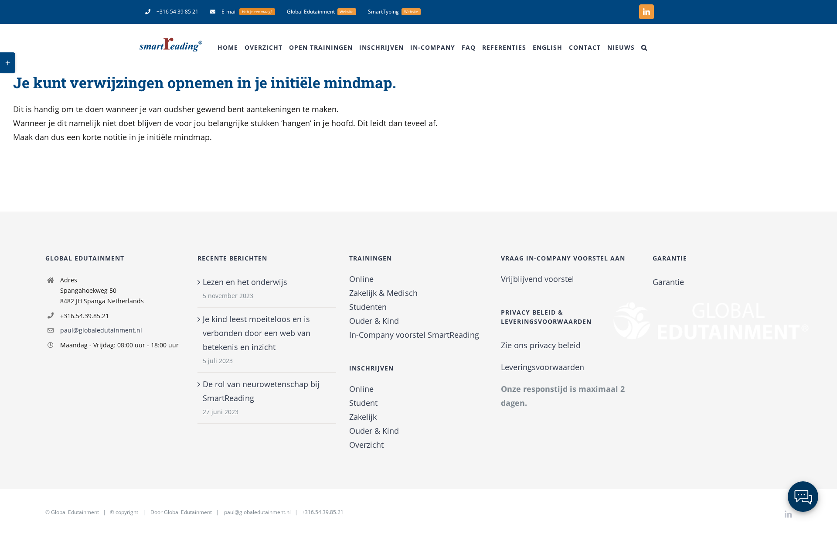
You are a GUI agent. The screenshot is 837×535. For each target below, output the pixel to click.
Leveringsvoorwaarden (542, 367)
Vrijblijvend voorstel (537, 279)
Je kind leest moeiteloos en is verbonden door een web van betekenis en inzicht (256, 333)
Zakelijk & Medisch (383, 293)
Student (363, 403)
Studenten (368, 307)
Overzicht (366, 444)
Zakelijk (363, 417)
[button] (644, 47)
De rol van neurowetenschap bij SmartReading (261, 391)
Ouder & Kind (374, 321)
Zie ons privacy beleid (541, 345)
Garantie (668, 282)
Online (361, 279)
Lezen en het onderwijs (245, 282)
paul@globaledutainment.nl (101, 330)
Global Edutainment (75, 512)
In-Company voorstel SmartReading (414, 334)
